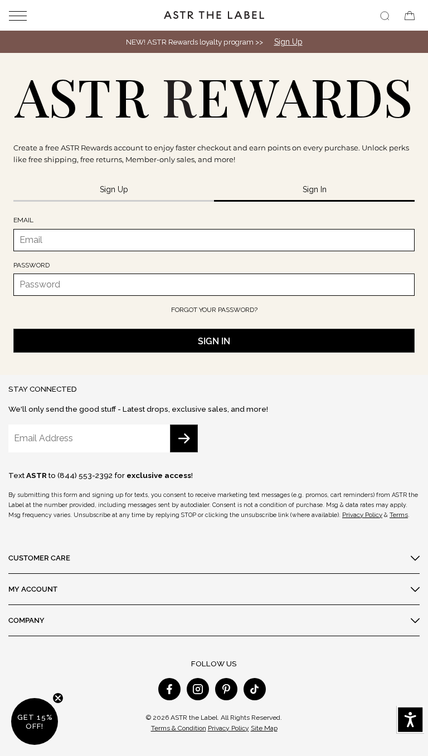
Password (31, 265)
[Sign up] (184, 438)
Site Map (264, 728)
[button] (25, 15)
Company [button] (26, 620)
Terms (399, 515)
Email (23, 220)
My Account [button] (32, 588)
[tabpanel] (214, 284)
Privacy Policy (362, 515)
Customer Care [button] (39, 557)
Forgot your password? (214, 310)
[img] (384, 15)
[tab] (113, 190)
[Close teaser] (58, 698)
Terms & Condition (178, 728)
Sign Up (288, 41)
